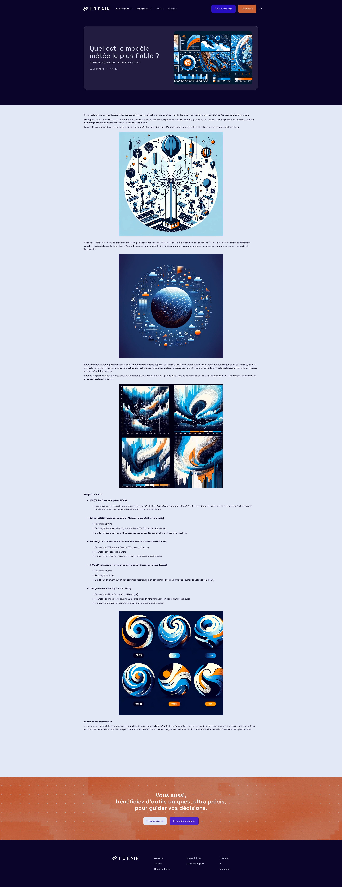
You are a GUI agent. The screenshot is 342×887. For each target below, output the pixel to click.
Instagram (225, 869)
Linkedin (224, 858)
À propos (172, 8)
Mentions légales (195, 863)
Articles (160, 8)
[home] (96, 9)
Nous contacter (162, 869)
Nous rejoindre (193, 858)
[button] (124, 8)
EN (260, 8)
